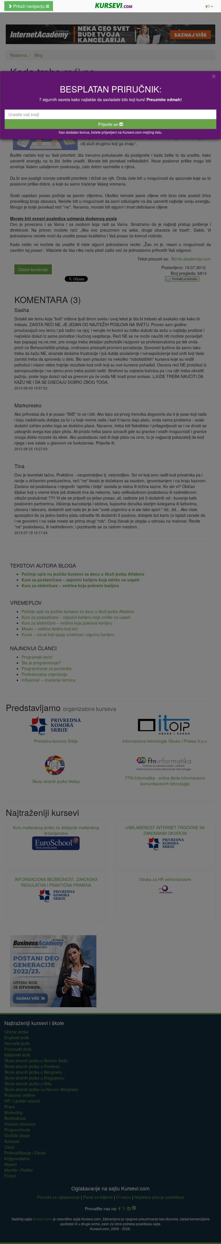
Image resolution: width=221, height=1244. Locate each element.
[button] (209, 6)
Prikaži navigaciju (29, 6)
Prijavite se (108, 124)
